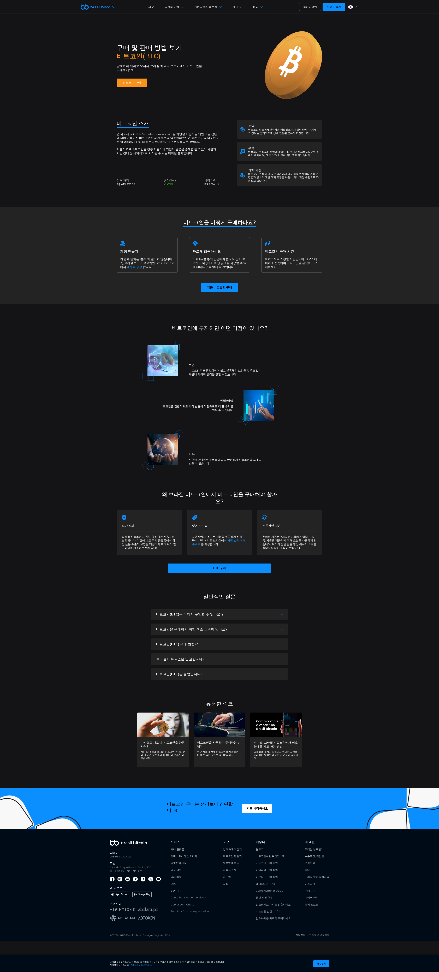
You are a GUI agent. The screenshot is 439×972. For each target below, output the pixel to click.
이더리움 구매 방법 (267, 870)
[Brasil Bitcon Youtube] (158, 879)
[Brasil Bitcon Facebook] (112, 879)
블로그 (260, 849)
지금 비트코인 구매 (219, 287)
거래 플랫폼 (177, 849)
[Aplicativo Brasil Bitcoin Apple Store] (119, 895)
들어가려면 (310, 7)
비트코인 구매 (132, 82)
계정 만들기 (334, 7)
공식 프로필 (311, 904)
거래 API (310, 890)
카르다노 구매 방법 (267, 877)
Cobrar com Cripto (182, 904)
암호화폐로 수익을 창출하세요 (273, 904)
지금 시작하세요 (257, 808)
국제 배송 (176, 877)
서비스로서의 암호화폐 (184, 856)
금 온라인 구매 (264, 897)
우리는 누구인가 (314, 849)
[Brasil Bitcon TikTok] (143, 879)
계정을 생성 (134, 267)
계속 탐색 (321, 963)
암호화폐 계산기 (232, 849)
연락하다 (310, 863)
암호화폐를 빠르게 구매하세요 (273, 918)
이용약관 (310, 883)
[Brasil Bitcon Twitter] (150, 879)
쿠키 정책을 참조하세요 (140, 965)
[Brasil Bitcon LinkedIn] (127, 879)
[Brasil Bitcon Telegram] (135, 879)
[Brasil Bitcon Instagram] (119, 879)
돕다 (307, 870)
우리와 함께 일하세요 (317, 877)
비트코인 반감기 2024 (268, 911)
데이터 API (311, 897)
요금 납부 (176, 870)
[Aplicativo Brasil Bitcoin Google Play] (142, 895)
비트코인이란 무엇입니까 (270, 856)
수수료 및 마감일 (314, 856)
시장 (151, 7)
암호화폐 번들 (179, 863)
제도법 (227, 877)
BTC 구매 (219, 568)
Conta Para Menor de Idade (188, 897)
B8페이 (175, 890)
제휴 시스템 (230, 870)
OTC (173, 883)
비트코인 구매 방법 (267, 863)
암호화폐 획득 (231, 863)
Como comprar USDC (269, 890)
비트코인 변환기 (232, 856)
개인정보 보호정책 (319, 935)
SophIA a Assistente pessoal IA (190, 911)
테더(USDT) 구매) (266, 883)
